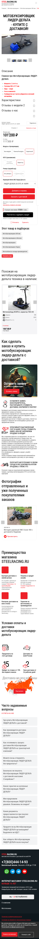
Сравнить (25, 222)
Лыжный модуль (19, 151)
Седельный (29, 151)
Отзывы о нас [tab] (10, 110)
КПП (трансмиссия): (9, 157)
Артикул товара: (6, 122)
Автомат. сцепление (9, 162)
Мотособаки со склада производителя (15, 251)
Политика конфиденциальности (12, 916)
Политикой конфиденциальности (13, 927)
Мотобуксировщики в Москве (12, 238)
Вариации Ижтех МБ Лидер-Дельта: (14, 180)
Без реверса (7, 173)
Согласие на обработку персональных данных (16, 920)
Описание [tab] (7, 71)
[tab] (19, 115)
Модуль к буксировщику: (11, 146)
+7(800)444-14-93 (15, 862)
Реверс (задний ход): (9, 168)
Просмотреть (12, 536)
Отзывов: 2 (14, 128)
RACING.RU (9, 1)
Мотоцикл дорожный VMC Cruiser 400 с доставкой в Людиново (18, 531)
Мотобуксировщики (13, 8)
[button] (32, 123)
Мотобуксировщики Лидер (11, 247)
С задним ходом (19, 173)
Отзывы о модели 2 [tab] (13, 105)
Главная (4, 8)
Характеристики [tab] (11, 100)
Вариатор (20, 162)
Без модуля (7, 151)
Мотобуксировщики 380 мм (28, 8)
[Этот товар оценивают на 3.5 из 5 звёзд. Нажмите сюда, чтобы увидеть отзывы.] (6, 128)
